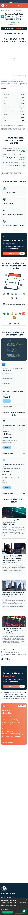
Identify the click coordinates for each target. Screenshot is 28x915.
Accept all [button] (7, 912)
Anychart (25, 75)
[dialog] (14, 906)
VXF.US (8, 162)
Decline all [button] (20, 912)
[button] (14, 907)
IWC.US (8, 148)
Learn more (16, 2)
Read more (13, 905)
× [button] (26, 899)
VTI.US (8, 154)
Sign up (24, 5)
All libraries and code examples (15, 304)
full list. (20, 736)
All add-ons (15, 324)
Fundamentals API (10, 33)
